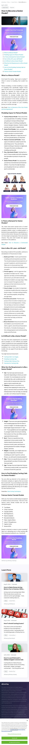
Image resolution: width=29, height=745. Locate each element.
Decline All (14, 738)
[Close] (27, 720)
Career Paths (14, 2)
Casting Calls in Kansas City (11, 361)
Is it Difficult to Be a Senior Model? (13, 61)
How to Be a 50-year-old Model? (13, 59)
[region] (14, 731)
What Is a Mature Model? (11, 52)
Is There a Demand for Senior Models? (14, 57)
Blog (8, 2)
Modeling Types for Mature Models (13, 54)
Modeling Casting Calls (10, 359)
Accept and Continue (14, 742)
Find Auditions (14, 36)
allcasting (3, 2)
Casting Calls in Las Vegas (11, 357)
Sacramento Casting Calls (11, 363)
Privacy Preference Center (14, 734)
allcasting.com (16, 709)
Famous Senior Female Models (12, 71)
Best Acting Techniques (14, 491)
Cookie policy (14, 729)
